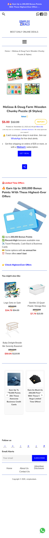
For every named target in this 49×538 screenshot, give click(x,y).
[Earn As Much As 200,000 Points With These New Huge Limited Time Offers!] (35, 379)
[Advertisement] (24, 431)
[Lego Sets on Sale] (12, 289)
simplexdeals (31, 479)
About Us (24, 468)
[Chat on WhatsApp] (42, 531)
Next (41, 395)
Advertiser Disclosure (39, 467)
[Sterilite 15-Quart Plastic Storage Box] (37, 289)
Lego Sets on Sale (12, 303)
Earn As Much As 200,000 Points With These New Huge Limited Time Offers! (35, 396)
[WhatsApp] (38, 14)
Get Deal (24, 153)
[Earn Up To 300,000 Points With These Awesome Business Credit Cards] (14, 379)
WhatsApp (16, 138)
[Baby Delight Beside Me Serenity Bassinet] (12, 329)
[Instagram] (45, 14)
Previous (7, 395)
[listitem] (14, 392)
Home (9, 468)
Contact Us (24, 471)
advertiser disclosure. (27, 129)
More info (39, 127)
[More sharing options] (24, 166)
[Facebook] (42, 14)
